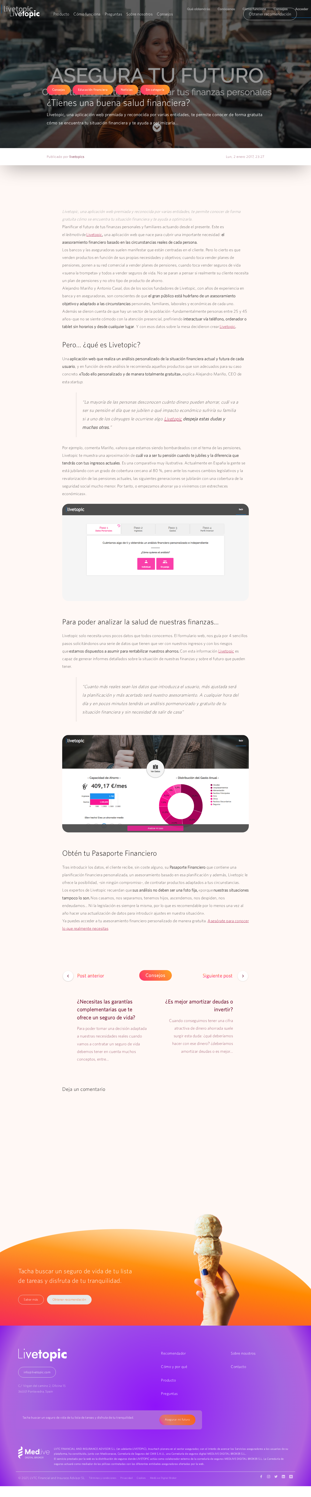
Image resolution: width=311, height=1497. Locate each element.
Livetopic (94, 234)
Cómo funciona (86, 14)
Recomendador (173, 1353)
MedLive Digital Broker (163, 1477)
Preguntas (113, 14)
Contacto (238, 1366)
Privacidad (126, 1477)
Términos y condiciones (102, 1477)
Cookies (141, 1477)
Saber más (31, 1299)
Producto (61, 14)
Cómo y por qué (174, 1366)
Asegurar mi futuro (177, 1419)
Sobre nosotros (139, 14)
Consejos (165, 14)
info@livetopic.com (37, 1372)
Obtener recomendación (270, 14)
